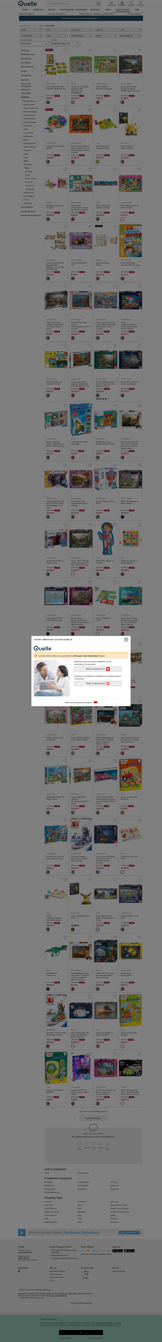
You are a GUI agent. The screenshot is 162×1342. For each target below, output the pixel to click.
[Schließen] (126, 639)
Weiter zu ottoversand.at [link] (95, 683)
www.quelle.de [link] (79, 702)
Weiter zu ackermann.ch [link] (95, 669)
